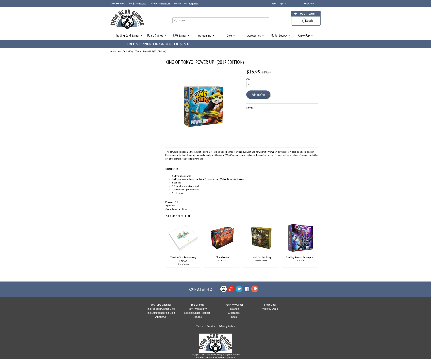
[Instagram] (223, 289)
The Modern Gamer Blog (160, 308)
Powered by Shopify (226, 357)
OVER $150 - (128, 3)
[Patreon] (254, 289)
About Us (160, 316)
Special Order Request (197, 312)
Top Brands (197, 304)
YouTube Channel (161, 304)
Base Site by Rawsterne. (206, 357)
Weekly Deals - (186, 3)
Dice (229, 35)
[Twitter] (239, 289)
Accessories (254, 35)
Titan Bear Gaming (214, 354)
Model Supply (279, 35)
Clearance (234, 312)
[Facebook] (246, 289)
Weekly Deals (270, 308)
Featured (234, 308)
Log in (273, 3)
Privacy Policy (227, 326)
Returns (197, 316)
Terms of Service (205, 326)
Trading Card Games (128, 35)
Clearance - (160, 3)
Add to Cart (258, 94)
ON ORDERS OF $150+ (158, 44)
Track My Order (233, 304)
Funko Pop (303, 35)
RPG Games (180, 35)
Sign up (283, 3)
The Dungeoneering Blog (160, 312)
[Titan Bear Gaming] (127, 24)
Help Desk (309, 3)
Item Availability (197, 308)
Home (113, 51)
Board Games (155, 35)
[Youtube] (231, 289)
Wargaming (204, 35)
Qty (248, 79)
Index (233, 316)
